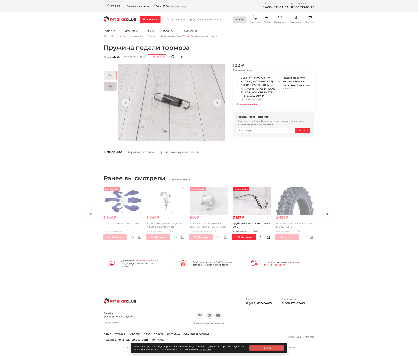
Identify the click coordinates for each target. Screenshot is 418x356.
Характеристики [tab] (140, 152)
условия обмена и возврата (281, 263)
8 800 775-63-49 (302, 7)
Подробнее (205, 349)
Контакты (190, 30)
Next (217, 103)
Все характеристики (247, 104)
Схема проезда (179, 6)
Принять (266, 348)
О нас (107, 334)
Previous (126, 103)
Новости (134, 334)
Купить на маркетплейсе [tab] (179, 152)
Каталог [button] (152, 19)
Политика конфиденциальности (126, 340)
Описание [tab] (113, 152)
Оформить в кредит (243, 70)
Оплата (110, 30)
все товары (179, 179)
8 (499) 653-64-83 (275, 7)
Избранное (280, 22)
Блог (147, 334)
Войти (267, 22)
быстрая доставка (149, 260)
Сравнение (295, 22)
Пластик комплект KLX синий (121, 223)
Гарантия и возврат (161, 30)
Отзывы (120, 334)
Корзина (309, 22)
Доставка (131, 30)
